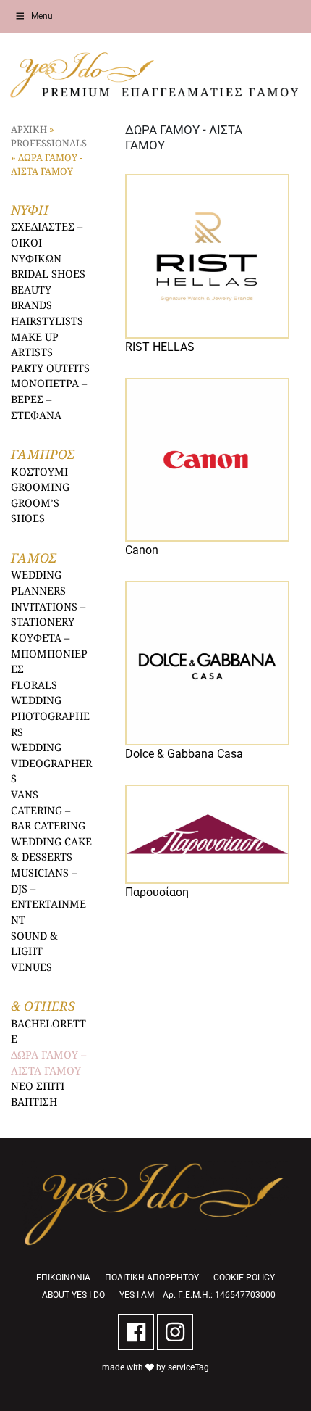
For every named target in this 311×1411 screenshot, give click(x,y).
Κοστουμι (39, 472)
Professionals (49, 142)
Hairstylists (47, 321)
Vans (24, 794)
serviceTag (188, 1367)
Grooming (40, 487)
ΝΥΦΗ (29, 209)
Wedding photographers (50, 715)
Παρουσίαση (157, 892)
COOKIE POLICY (244, 1278)
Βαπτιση (34, 1102)
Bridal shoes (48, 274)
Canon (141, 550)
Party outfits (50, 368)
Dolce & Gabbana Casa (184, 754)
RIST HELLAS (160, 347)
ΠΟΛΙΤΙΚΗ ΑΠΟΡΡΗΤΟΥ (152, 1278)
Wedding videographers (51, 762)
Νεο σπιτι (37, 1086)
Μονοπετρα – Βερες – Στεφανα (49, 398)
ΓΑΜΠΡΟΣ (42, 454)
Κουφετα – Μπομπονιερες (49, 653)
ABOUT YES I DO (73, 1295)
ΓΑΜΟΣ (33, 557)
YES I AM (136, 1295)
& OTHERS (43, 1005)
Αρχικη (29, 129)
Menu (42, 16)
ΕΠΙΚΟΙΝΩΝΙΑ (63, 1278)
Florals (34, 685)
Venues (31, 967)
